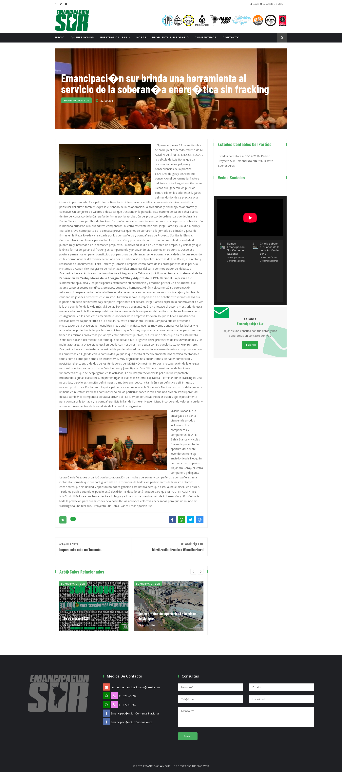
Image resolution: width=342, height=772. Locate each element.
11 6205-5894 (127, 696)
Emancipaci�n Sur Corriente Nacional (135, 713)
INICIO (60, 37)
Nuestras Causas (113, 37)
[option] (93, 606)
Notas (141, 37)
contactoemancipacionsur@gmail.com (135, 687)
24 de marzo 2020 (76, 618)
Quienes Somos (82, 37)
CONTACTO (230, 37)
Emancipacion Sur (76, 100)
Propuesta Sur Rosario (170, 37)
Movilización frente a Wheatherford (177, 547)
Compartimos (206, 37)
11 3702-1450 (127, 705)
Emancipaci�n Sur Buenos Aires (131, 722)
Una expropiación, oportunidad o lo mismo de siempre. (167, 616)
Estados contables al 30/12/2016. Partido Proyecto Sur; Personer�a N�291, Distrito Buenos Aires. (245, 160)
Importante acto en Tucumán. (80, 547)
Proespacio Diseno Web (191, 766)
